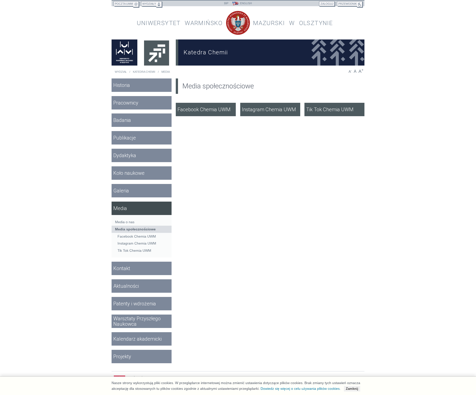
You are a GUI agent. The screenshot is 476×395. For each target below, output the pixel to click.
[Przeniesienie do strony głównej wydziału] (156, 52)
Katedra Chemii (144, 71)
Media (165, 71)
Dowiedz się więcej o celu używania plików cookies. (301, 389)
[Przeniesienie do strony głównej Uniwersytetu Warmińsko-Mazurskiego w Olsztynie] (124, 52)
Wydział (121, 71)
